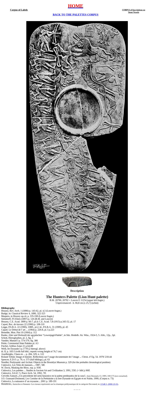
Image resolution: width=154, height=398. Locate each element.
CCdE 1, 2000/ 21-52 (109, 384)
